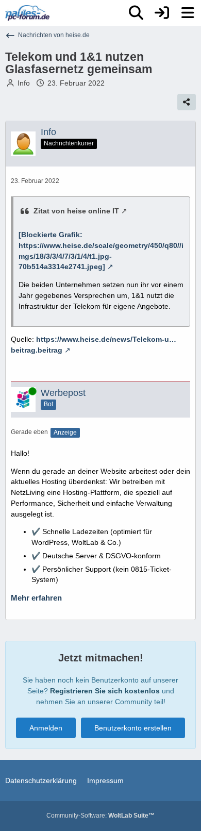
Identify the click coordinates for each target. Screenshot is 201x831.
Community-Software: (100, 815)
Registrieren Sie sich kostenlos (105, 691)
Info (24, 83)
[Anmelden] (162, 13)
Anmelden (45, 728)
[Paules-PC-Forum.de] (27, 13)
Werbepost (63, 393)
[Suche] (136, 13)
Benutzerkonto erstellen (133, 728)
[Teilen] (186, 102)
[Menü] (187, 13)
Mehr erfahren (36, 598)
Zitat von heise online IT (76, 211)
